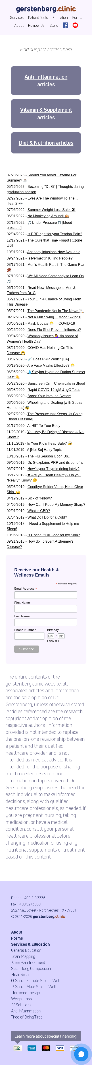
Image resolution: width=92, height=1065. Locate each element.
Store (54, 25)
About (19, 25)
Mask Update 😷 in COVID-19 (51, 323)
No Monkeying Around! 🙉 (48, 216)
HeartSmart (21, 974)
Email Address (25, 588)
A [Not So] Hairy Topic (44, 450)
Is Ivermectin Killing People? (50, 258)
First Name (22, 602)
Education (60, 17)
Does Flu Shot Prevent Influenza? (54, 330)
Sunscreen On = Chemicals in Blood (56, 383)
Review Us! (36, 25)
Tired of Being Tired (26, 1017)
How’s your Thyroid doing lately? (53, 469)
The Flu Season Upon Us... (49, 456)
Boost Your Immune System (49, 396)
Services (17, 17)
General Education (26, 950)
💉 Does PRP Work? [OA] (48, 359)
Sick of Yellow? (39, 498)
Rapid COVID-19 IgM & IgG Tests (53, 390)
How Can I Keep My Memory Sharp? (56, 504)
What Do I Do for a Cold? (47, 517)
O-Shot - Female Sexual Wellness (40, 980)
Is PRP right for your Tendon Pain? (54, 234)
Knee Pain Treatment (28, 962)
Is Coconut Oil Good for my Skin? (53, 535)
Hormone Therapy (26, 992)
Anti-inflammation (26, 1011)
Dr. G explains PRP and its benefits (55, 462)
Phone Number (25, 630)
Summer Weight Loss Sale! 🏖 (51, 210)
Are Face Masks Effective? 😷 (51, 365)
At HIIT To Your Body (43, 426)
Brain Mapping (23, 956)
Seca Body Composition (31, 968)
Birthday (53, 630)
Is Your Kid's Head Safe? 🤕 (49, 443)
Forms (77, 17)
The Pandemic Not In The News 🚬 (55, 311)
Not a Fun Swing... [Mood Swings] (54, 317)
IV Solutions (21, 1004)
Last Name (22, 616)
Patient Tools (38, 17)
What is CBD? (38, 511)
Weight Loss (21, 998)
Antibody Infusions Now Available (53, 252)
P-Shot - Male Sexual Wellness (38, 986)
